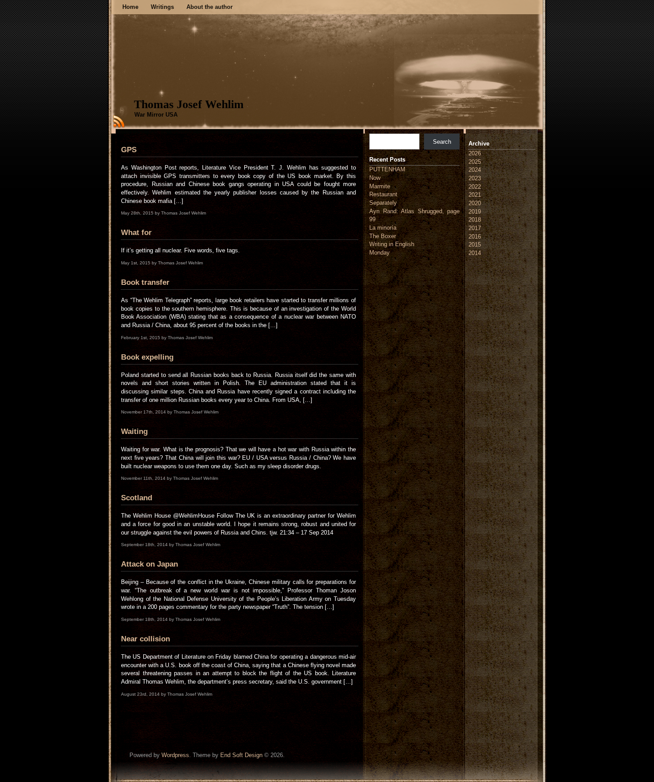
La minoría (382, 227)
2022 (474, 186)
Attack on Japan (149, 564)
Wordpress (175, 755)
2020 (474, 203)
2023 (474, 178)
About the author (209, 7)
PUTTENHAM (387, 169)
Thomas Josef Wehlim (189, 104)
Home (130, 7)
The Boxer (382, 236)
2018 (474, 219)
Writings (162, 7)
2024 (474, 169)
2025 (474, 161)
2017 (474, 228)
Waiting (134, 431)
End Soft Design (241, 755)
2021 (474, 194)
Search (442, 141)
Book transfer (145, 282)
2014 (474, 253)
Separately (383, 202)
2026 (474, 153)
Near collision (145, 639)
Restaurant (383, 194)
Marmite (379, 186)
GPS (129, 150)
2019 (474, 211)
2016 (474, 236)
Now (374, 177)
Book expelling (147, 357)
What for (136, 232)
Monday (379, 252)
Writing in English (391, 244)
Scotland (136, 498)
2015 (474, 244)
